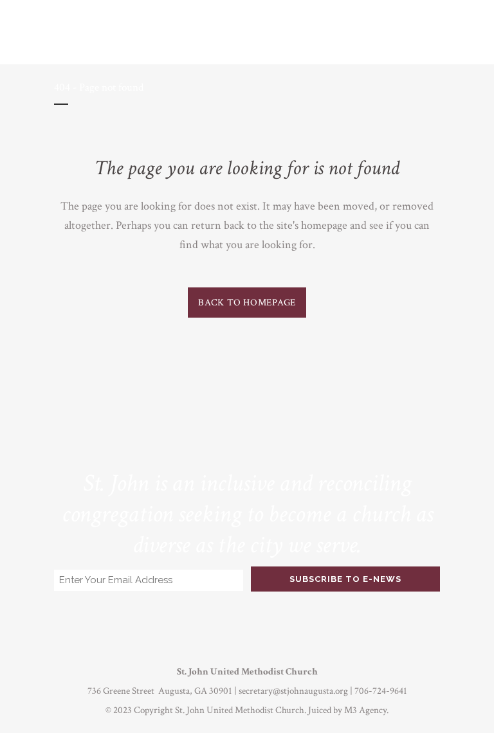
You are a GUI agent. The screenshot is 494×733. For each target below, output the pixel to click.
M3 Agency (365, 710)
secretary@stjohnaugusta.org (293, 691)
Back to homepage (247, 302)
